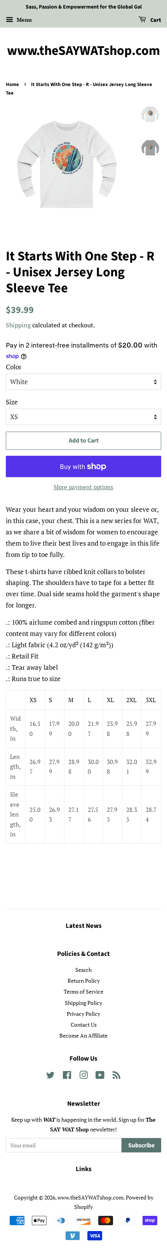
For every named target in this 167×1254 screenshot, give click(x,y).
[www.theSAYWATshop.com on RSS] (116, 1076)
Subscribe (141, 1145)
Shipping (18, 325)
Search (83, 969)
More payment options (83, 487)
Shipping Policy (83, 1002)
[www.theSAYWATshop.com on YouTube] (100, 1076)
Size (12, 401)
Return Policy (84, 980)
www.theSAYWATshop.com (83, 51)
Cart (155, 20)
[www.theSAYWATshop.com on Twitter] (50, 1076)
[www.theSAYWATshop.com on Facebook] (67, 1076)
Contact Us (84, 1024)
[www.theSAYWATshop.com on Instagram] (83, 1076)
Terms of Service (83, 991)
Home (12, 84)
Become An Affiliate (83, 1035)
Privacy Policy (83, 1013)
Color (14, 366)
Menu (23, 19)
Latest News (84, 926)
